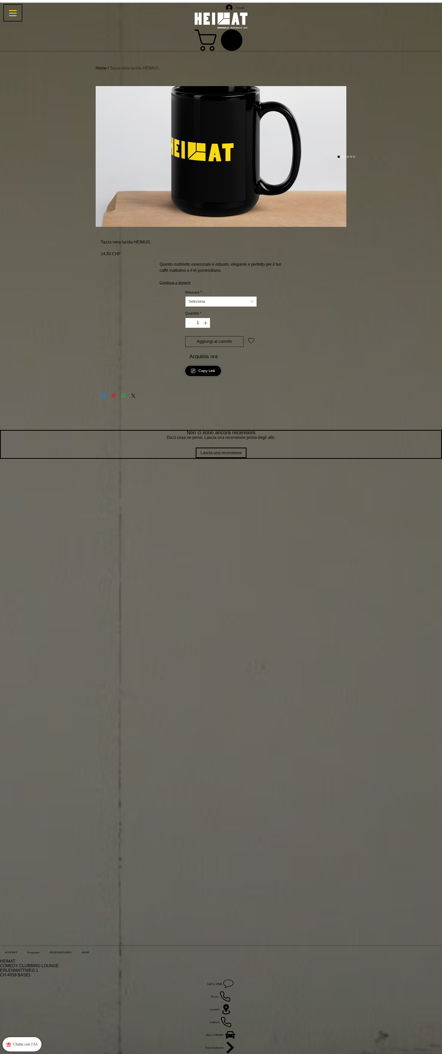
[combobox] (221, 301)
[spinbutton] (197, 323)
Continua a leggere (175, 282)
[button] (221, 40)
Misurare (193, 292)
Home (101, 68)
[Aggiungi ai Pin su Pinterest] (114, 396)
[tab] (11, 952)
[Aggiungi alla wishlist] (251, 340)
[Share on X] (133, 396)
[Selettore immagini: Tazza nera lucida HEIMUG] (338, 156)
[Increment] (205, 323)
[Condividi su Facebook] (104, 396)
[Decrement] (189, 323)
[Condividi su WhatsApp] (123, 396)
